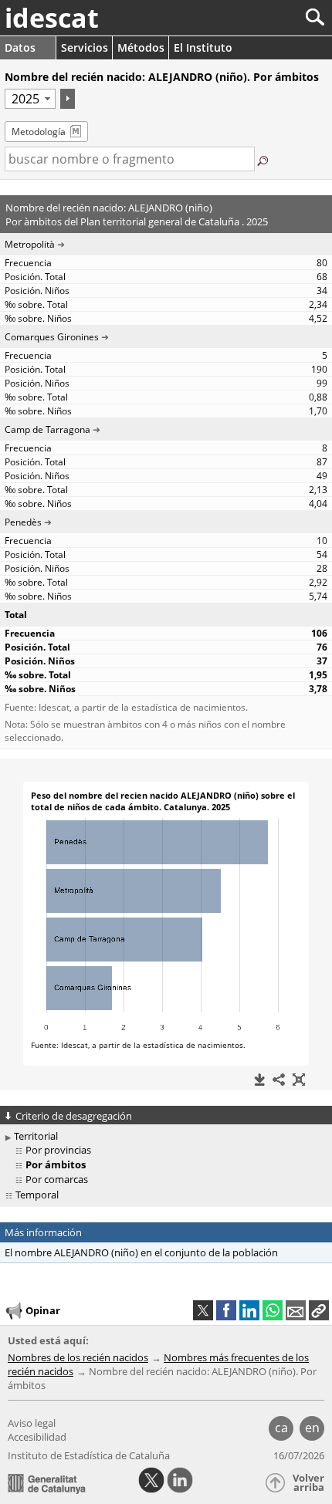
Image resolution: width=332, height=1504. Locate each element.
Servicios (84, 47)
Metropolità (30, 244)
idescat (52, 17)
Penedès (23, 522)
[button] (319, 1310)
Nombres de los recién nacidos (78, 1357)
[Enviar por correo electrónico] (296, 1310)
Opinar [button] (42, 1310)
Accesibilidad (37, 1437)
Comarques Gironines (52, 336)
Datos (20, 47)
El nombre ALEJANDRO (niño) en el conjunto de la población (141, 1252)
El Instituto (203, 47)
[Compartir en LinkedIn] (249, 1310)
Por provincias (58, 1150)
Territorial (36, 1136)
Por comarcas (56, 1179)
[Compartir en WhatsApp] (273, 1310)
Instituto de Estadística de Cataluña (89, 1455)
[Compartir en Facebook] (226, 1310)
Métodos (140, 47)
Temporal (37, 1195)
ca (281, 1427)
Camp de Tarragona (47, 429)
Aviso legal (32, 1423)
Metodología (39, 131)
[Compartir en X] (203, 1310)
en (312, 1427)
